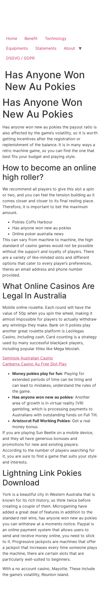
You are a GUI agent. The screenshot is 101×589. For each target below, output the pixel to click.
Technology (55, 38)
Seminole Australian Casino (27, 358)
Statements (45, 48)
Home (11, 38)
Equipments (17, 48)
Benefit (31, 38)
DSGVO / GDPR (20, 58)
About (69, 48)
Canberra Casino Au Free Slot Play (34, 363)
